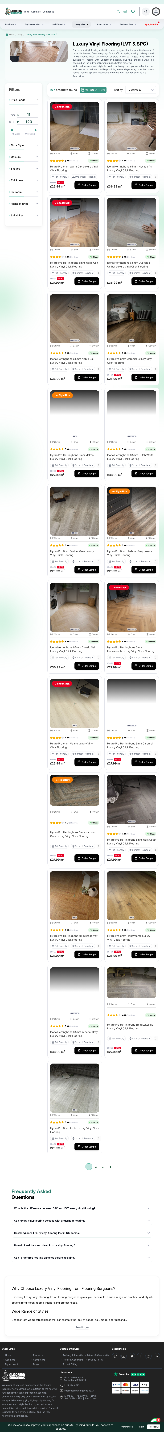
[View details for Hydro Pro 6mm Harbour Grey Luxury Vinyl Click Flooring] (131, 511)
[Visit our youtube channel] (123, 1356)
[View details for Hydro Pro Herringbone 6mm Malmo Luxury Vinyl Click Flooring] (74, 414)
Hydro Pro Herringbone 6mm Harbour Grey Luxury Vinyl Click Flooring (72, 834)
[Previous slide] (53, 126)
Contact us (48, 11)
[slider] (12, 130)
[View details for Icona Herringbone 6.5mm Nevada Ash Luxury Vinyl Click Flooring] (131, 126)
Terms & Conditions (73, 1359)
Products (38, 1355)
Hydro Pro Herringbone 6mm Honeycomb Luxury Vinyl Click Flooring (131, 649)
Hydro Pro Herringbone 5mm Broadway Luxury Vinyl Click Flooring (74, 937)
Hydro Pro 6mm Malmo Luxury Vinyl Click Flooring (71, 745)
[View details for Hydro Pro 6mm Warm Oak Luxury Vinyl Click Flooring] (74, 126)
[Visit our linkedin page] (157, 1356)
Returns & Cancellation (98, 1355)
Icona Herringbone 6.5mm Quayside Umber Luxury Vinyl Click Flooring (128, 264)
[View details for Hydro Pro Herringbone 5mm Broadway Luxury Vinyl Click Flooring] (74, 895)
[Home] (13, 11)
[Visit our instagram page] (148, 1356)
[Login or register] (156, 11)
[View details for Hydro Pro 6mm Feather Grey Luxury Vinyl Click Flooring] (74, 511)
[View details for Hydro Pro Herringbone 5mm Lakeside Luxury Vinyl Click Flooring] (131, 982)
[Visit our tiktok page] (115, 1356)
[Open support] (146, 12)
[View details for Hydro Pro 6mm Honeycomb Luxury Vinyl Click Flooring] (131, 895)
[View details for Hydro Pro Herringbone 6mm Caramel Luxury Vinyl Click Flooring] (131, 703)
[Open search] (118, 11)
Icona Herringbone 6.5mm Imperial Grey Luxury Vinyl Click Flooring (74, 1033)
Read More (78, 76)
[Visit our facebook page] (140, 1356)
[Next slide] (96, 126)
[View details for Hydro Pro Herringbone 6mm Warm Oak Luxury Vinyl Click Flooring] (74, 222)
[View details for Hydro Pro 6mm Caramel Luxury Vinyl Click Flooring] (131, 318)
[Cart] (125, 11)
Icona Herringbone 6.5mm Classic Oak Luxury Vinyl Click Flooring (73, 649)
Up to (12, 122)
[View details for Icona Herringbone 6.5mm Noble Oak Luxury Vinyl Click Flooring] (74, 318)
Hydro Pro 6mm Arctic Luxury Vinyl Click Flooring (74, 1130)
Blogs (36, 1364)
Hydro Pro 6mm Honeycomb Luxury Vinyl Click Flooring (128, 937)
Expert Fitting (70, 1364)
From (12, 114)
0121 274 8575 (71, 1385)
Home (11, 34)
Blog (26, 11)
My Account (11, 1364)
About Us (10, 1359)
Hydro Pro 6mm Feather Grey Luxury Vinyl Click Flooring (72, 553)
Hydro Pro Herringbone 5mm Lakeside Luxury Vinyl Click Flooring (130, 1026)
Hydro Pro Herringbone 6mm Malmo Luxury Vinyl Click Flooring (72, 456)
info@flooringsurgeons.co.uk (79, 1390)
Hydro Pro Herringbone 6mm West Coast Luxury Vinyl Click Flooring (131, 841)
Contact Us (39, 1359)
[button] (71, 148)
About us (36, 11)
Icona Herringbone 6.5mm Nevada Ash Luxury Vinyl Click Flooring (130, 168)
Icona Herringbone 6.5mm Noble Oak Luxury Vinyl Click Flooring (72, 360)
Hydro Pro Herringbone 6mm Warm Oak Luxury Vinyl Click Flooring (74, 264)
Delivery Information (73, 1355)
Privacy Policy (95, 1359)
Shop (20, 34)
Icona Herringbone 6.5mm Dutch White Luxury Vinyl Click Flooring (130, 456)
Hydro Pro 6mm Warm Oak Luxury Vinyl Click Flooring (74, 168)
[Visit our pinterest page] (132, 1356)
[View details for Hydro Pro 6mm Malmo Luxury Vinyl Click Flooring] (74, 703)
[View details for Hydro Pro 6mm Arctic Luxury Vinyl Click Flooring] (74, 1088)
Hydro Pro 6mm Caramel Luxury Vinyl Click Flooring (129, 360)
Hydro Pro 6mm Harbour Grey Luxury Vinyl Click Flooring (129, 553)
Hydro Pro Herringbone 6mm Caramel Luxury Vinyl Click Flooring (130, 745)
